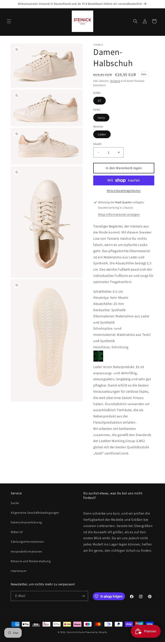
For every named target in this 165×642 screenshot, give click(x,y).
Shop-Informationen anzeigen (119, 214)
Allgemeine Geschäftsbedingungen (35, 513)
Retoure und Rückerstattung (31, 561)
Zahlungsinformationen (27, 542)
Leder (102, 134)
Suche (15, 503)
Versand (115, 80)
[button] (9, 21)
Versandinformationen (26, 551)
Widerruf (17, 532)
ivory (101, 118)
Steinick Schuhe (76, 632)
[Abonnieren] (83, 596)
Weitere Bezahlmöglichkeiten (124, 190)
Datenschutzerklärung (26, 522)
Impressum (18, 571)
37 (99, 101)
